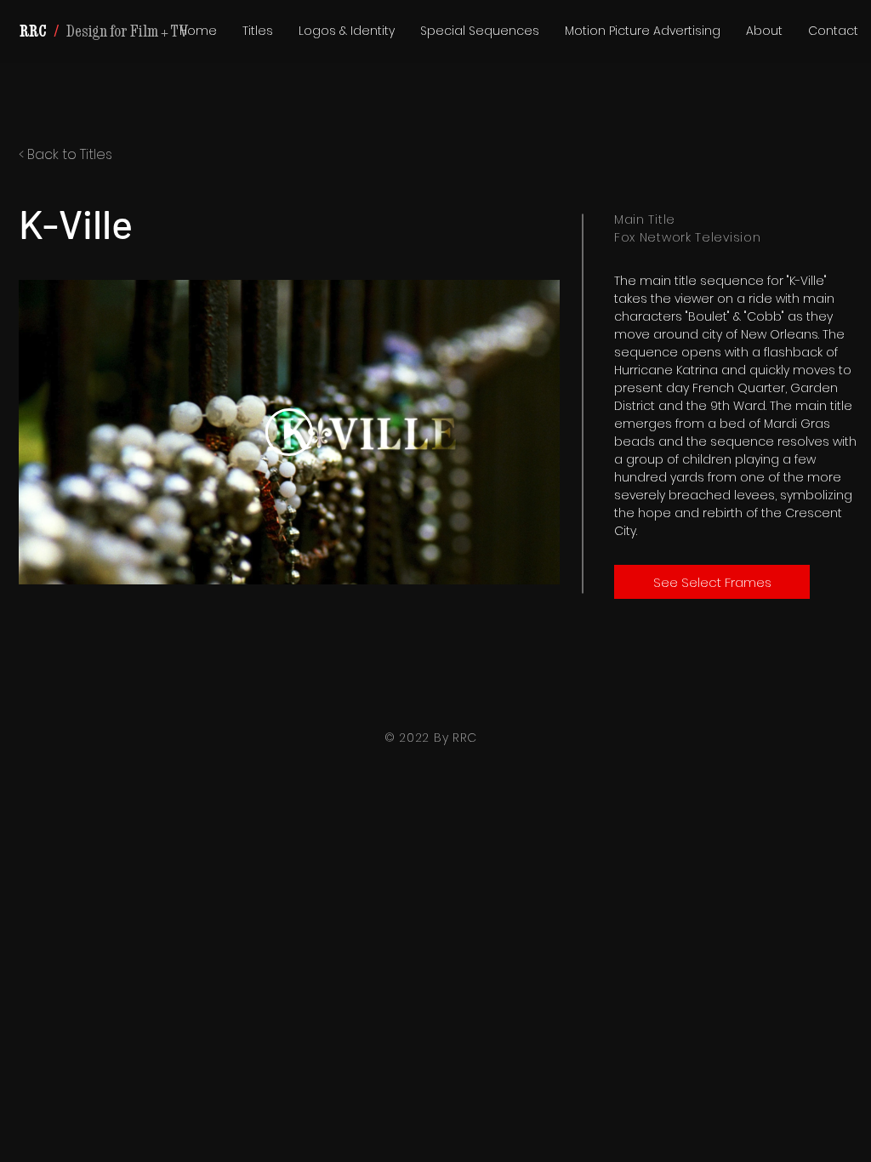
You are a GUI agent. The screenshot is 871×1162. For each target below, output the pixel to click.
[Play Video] (289, 432)
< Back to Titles (65, 154)
